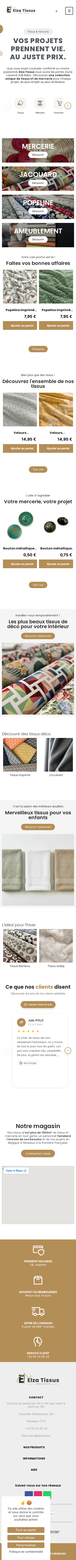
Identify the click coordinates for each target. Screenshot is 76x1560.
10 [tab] (55, 338)
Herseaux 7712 (36, 1421)
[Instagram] (38, 1495)
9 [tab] (52, 338)
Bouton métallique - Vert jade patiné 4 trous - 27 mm (20, 548)
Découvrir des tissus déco (26, 734)
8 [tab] (48, 338)
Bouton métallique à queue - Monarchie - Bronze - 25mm (56, 548)
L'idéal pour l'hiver (19, 925)
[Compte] (44, 12)
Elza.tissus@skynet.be (36, 1435)
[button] (38, 31)
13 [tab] (57, 461)
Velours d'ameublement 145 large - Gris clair (20, 433)
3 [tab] (28, 338)
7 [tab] (44, 338)
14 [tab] (61, 461)
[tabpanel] (20, 303)
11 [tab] (50, 461)
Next (68, 302)
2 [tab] (24, 338)
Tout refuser (26, 1538)
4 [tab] (32, 338)
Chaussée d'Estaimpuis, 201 (36, 1414)
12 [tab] (54, 461)
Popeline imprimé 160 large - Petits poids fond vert (56, 310)
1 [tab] (20, 338)
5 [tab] (36, 338)
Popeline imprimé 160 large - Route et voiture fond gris (20, 310)
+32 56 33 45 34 (36, 1428)
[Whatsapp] (47, 1495)
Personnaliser (26, 1545)
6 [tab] (40, 338)
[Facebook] (29, 1495)
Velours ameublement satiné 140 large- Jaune (56, 433)
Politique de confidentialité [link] (26, 1551)
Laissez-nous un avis (40, 1004)
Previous (8, 302)
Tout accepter (26, 1530)
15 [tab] (65, 461)
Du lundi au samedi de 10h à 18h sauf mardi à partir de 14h (36, 1405)
